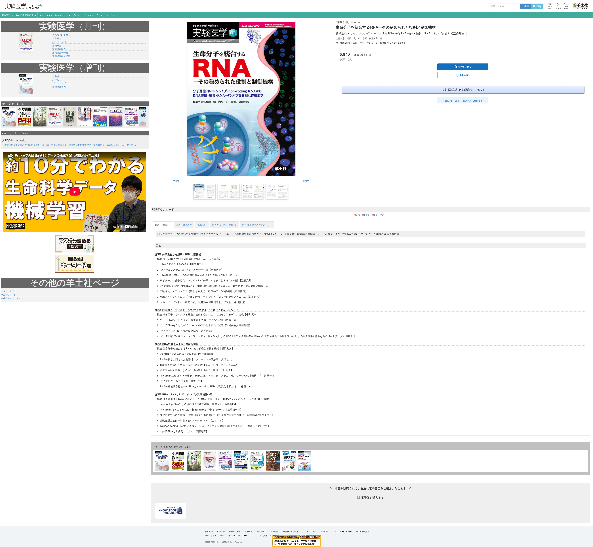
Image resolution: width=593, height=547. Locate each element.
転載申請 (324, 531)
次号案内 (56, 38)
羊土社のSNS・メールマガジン (242, 535)
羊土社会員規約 (363, 531)
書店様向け (262, 531)
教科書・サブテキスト (12, 298)
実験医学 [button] (6, 15)
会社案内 (209, 531)
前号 (177, 180)
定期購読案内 (59, 48)
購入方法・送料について (224, 224)
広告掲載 (275, 531)
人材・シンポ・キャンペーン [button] (54, 15)
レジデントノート (10, 291)
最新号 (55, 34)
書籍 (526, 6)
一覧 (21, 103)
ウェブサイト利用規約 (214, 535)
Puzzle (66, 34)
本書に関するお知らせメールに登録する (463, 100)
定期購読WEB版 (60, 52)
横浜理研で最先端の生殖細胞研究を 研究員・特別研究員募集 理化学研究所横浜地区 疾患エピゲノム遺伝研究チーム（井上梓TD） (71, 144)
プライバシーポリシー (342, 531)
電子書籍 (249, 531)
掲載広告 (202, 224)
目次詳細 (380, 215)
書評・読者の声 (184, 224)
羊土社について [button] (105, 15)
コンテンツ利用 (309, 531)
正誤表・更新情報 (290, 531)
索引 (368, 215)
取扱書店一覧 (235, 531)
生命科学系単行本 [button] (25, 15)
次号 (305, 180)
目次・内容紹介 (163, 224)
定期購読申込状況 (61, 56)
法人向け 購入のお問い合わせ (257, 224)
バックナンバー (60, 41)
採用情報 (221, 531)
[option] (9, 116)
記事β (538, 6)
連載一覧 (56, 45)
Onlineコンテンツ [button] (83, 15)
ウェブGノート (8, 294)
